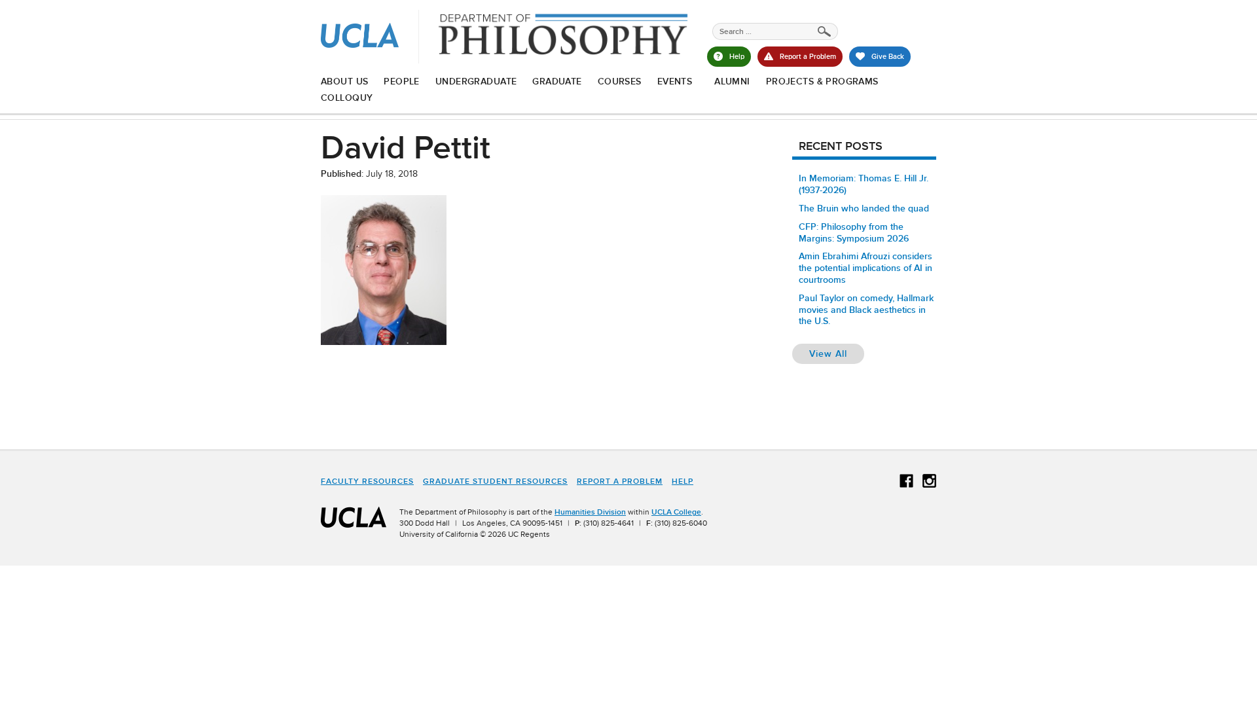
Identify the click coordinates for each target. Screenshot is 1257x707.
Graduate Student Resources (495, 481)
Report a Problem (620, 481)
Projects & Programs (822, 81)
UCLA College (676, 512)
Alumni (732, 81)
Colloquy (347, 97)
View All (836, 353)
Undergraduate (476, 81)
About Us (344, 81)
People (402, 81)
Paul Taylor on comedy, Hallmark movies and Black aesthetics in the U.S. (866, 310)
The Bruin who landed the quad (864, 208)
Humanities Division (590, 512)
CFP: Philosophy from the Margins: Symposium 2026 (854, 232)
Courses (620, 81)
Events (675, 81)
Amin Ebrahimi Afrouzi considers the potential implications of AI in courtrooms (865, 268)
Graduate (556, 81)
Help (682, 481)
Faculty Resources (367, 481)
